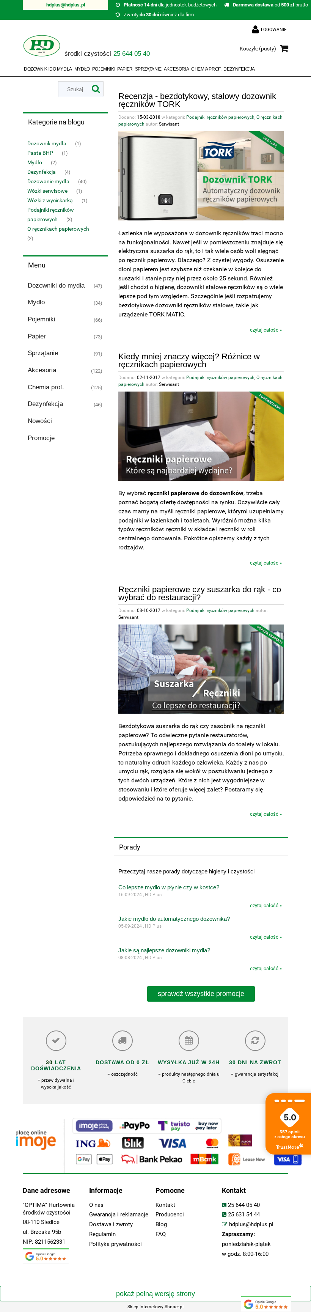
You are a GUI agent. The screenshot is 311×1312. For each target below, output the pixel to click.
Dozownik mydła (46, 143)
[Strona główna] (42, 49)
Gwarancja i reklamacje (118, 1214)
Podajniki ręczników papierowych (220, 117)
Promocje (41, 438)
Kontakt (165, 1205)
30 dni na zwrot (255, 1062)
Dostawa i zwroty (111, 1224)
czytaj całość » (266, 330)
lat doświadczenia (56, 1065)
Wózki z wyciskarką (50, 200)
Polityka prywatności (115, 1244)
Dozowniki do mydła (56, 285)
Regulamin (102, 1234)
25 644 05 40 (244, 1205)
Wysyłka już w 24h (189, 1062)
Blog (161, 1224)
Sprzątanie (43, 353)
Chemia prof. (46, 387)
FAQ (161, 1234)
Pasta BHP (40, 153)
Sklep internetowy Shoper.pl (155, 1306)
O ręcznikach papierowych (58, 229)
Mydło (34, 162)
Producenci (170, 1214)
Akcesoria (42, 370)
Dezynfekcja (41, 172)
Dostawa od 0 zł (122, 1062)
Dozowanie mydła (48, 181)
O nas (96, 1205)
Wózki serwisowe (47, 191)
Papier (37, 336)
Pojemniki (41, 319)
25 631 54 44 (244, 1214)
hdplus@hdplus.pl (65, 5)
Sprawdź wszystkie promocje (201, 993)
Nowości (40, 421)
